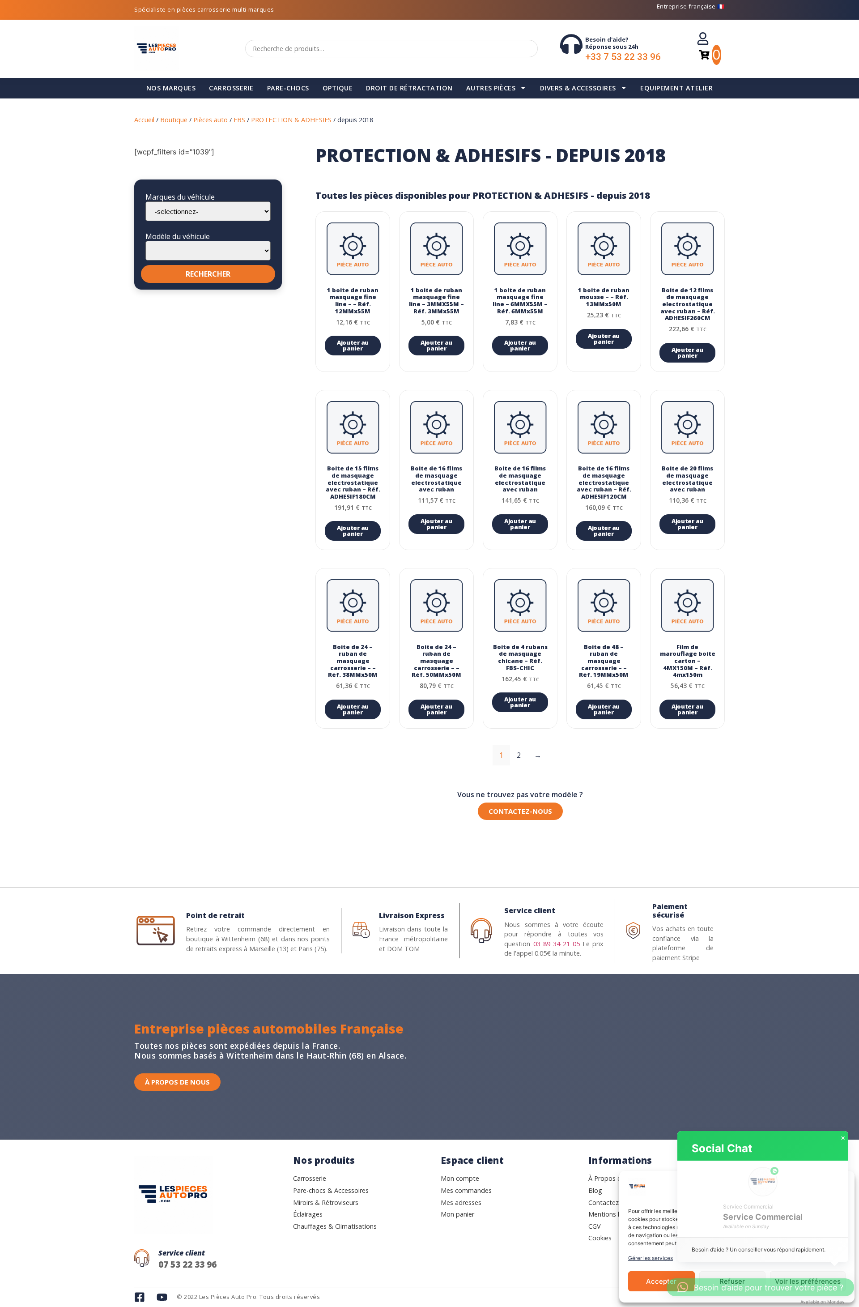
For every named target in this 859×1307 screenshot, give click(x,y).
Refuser (732, 1281)
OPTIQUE (338, 88)
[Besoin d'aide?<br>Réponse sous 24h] (571, 44)
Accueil (144, 119)
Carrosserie (231, 88)
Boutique (173, 119)
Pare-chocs (288, 88)
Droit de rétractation (409, 88)
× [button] (843, 1138)
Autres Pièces (491, 88)
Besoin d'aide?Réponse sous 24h (611, 43)
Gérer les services (650, 1258)
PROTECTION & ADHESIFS (291, 119)
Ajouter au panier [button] (353, 345)
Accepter (661, 1281)
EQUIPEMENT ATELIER (676, 88)
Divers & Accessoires (578, 88)
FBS (239, 119)
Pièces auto (210, 119)
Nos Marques (171, 88)
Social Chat (722, 1148)
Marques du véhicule (180, 197)
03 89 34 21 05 (556, 944)
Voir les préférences (808, 1281)
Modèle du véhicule (177, 236)
